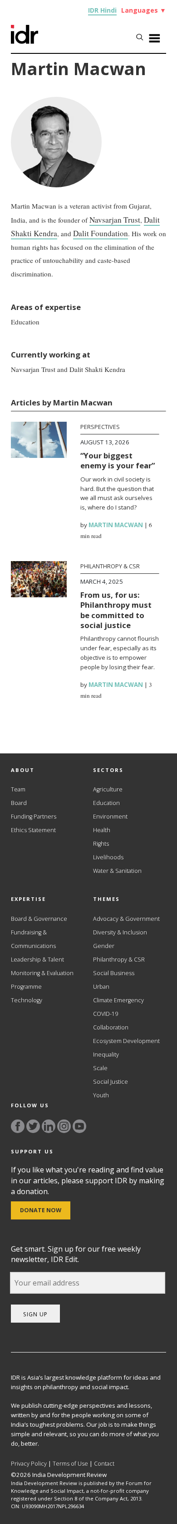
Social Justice (110, 1082)
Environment (110, 816)
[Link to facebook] (18, 1126)
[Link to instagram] (64, 1126)
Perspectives (100, 427)
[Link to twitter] (33, 1126)
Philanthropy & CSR (110, 566)
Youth (101, 1095)
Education (106, 803)
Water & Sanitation (117, 871)
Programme (26, 987)
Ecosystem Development (126, 1041)
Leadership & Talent (37, 959)
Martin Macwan (115, 525)
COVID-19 (105, 1014)
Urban (101, 987)
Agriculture (108, 789)
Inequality (106, 1054)
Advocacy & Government (126, 919)
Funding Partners (33, 816)
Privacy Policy (29, 1463)
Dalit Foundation (100, 233)
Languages (143, 10)
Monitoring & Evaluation (42, 973)
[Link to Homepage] (24, 41)
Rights (101, 844)
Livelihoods (108, 857)
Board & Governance (39, 919)
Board (19, 803)
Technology (26, 1000)
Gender (103, 946)
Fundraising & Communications (33, 939)
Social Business (113, 973)
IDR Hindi (102, 10)
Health (101, 830)
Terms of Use (70, 1463)
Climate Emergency (118, 1000)
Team (18, 789)
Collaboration (110, 1027)
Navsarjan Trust (114, 219)
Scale (100, 1068)
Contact (104, 1463)
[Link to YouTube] (79, 1126)
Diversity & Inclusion (120, 932)
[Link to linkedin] (48, 1126)
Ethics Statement (33, 830)
